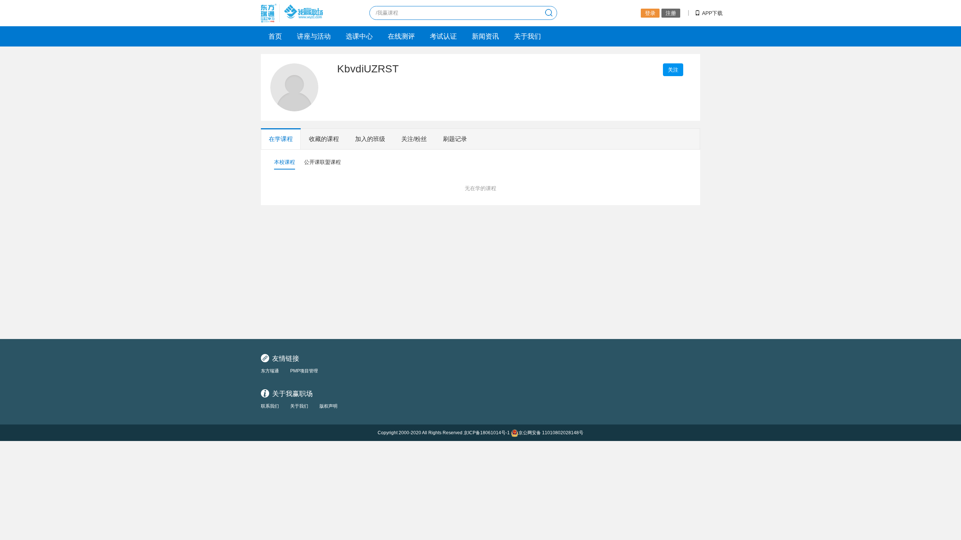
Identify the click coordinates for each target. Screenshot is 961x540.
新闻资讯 (485, 36)
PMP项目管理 (304, 371)
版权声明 (328, 406)
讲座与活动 (314, 36)
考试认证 (443, 36)
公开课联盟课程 (322, 162)
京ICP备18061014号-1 (487, 432)
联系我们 (270, 406)
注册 (671, 13)
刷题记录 (455, 139)
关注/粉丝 (414, 139)
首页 (275, 36)
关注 (673, 70)
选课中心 (359, 36)
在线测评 (401, 36)
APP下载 (712, 13)
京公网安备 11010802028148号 (550, 432)
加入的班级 (370, 139)
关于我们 (527, 36)
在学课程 (281, 139)
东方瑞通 (270, 371)
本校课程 (284, 162)
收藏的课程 (324, 139)
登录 (650, 13)
